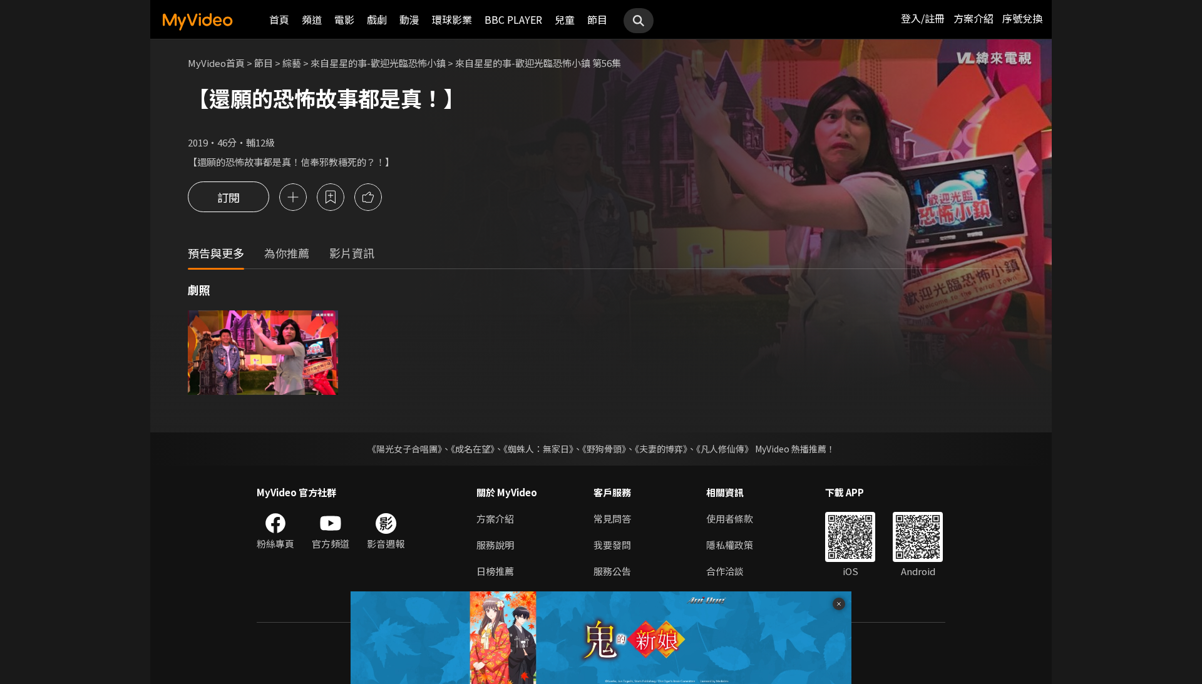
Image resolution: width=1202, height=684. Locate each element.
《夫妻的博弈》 (661, 448)
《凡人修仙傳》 (724, 448)
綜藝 (291, 62)
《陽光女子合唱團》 (404, 448)
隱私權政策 (729, 544)
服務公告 (612, 571)
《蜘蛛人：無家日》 (538, 448)
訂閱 (228, 197)
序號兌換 (1022, 18)
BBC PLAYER (513, 19)
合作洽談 (725, 571)
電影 (344, 19)
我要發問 (612, 544)
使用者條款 (729, 518)
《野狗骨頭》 (604, 448)
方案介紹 (973, 18)
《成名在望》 (473, 448)
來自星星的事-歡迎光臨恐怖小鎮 (378, 62)
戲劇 (377, 19)
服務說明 (495, 544)
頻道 (312, 19)
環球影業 (452, 19)
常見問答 (612, 518)
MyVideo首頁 (216, 62)
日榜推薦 (495, 571)
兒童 (565, 19)
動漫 (409, 19)
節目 (597, 19)
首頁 (279, 19)
